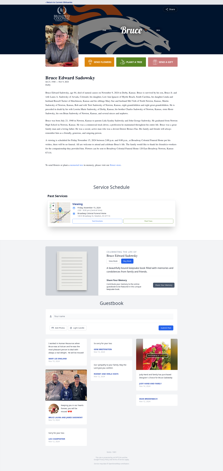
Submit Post (166, 328)
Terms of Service (119, 459)
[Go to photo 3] (66, 399)
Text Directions (97, 221)
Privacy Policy (104, 459)
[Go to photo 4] (67, 399)
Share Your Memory (163, 285)
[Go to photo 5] (69, 399)
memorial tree (76, 164)
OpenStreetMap (114, 464)
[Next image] (84, 385)
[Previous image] (48, 385)
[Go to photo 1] (63, 399)
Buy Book (127, 261)
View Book (113, 261)
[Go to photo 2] (64, 399)
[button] (60, 210)
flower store (115, 164)
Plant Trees (148, 221)
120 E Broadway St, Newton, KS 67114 (94, 216)
